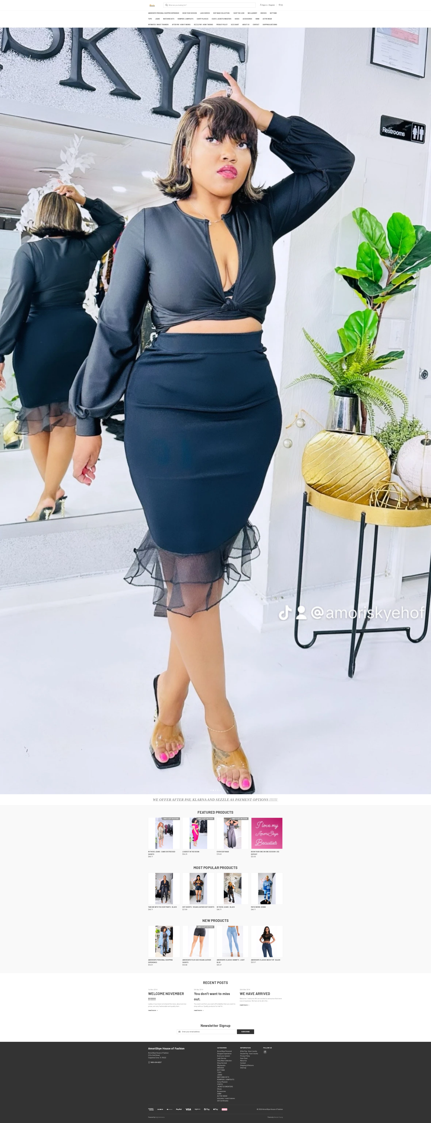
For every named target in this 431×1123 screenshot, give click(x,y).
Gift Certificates (222, 1101)
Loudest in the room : (191, 852)
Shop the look (238, 13)
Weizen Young (278, 1117)
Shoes (237, 19)
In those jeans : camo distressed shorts (161, 853)
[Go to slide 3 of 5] (215, 790)
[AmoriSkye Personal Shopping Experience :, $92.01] (164, 941)
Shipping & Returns (270, 24)
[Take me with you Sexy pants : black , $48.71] (164, 888)
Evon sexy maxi (223, 852)
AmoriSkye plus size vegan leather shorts (196, 961)
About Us (245, 24)
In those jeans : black (226, 907)
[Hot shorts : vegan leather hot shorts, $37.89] (198, 888)
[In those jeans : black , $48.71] (232, 888)
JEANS (157, 19)
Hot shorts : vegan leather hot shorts (198, 907)
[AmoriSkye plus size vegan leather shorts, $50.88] (198, 941)
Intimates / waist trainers (158, 24)
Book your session (190, 13)
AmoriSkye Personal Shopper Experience (163, 13)
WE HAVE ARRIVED (255, 993)
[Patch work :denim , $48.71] (266, 888)
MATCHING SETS (168, 19)
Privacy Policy (222, 24)
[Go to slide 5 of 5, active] (220, 790)
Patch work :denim (258, 907)
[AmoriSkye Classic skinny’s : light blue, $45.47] (232, 941)
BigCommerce (160, 1117)
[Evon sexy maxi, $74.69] (232, 833)
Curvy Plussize (202, 19)
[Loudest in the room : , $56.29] (198, 833)
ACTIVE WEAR (267, 19)
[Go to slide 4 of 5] (2, 408)
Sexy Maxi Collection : (221, 13)
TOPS (150, 19)
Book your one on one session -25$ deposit (265, 853)
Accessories (247, 19)
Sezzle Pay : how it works (203, 24)
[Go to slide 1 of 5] (429, 408)
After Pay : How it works (181, 24)
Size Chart (235, 24)
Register (272, 5)
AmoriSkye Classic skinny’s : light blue (231, 961)
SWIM (257, 19)
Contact (256, 24)
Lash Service (205, 13)
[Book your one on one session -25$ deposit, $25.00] (266, 833)
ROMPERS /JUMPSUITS (185, 19)
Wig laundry (252, 13)
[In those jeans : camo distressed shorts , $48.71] (164, 833)
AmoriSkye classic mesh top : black (265, 960)
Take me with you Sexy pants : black (162, 907)
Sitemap (243, 1068)
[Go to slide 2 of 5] (213, 790)
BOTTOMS (273, 13)
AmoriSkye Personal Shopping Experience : (160, 961)
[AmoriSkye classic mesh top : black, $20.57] (266, 941)
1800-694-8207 (156, 1062)
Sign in (264, 5)
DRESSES (264, 13)
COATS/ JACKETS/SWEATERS (221, 19)
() (281, 5)
